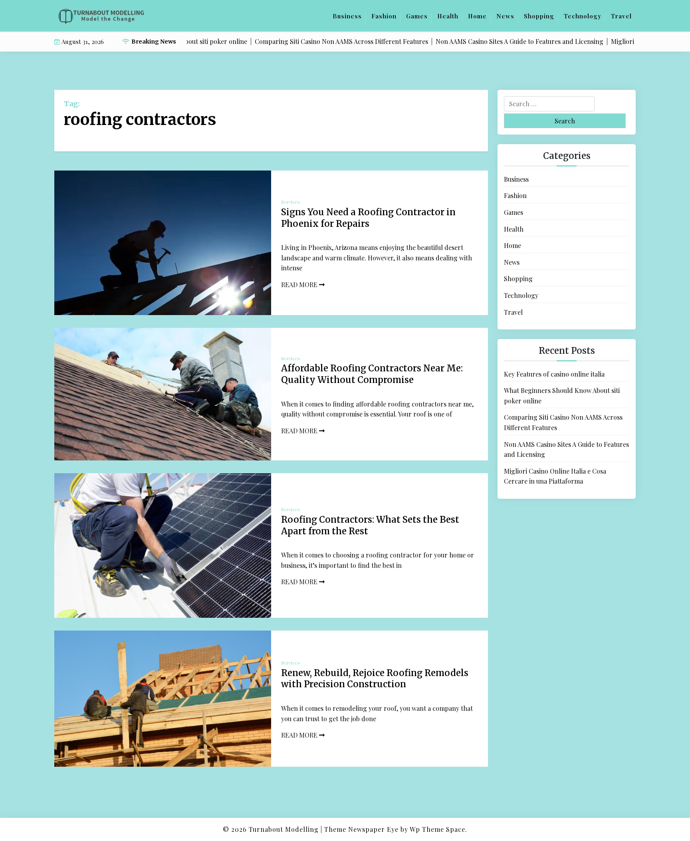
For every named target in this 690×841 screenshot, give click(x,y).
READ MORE (300, 284)
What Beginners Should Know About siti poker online (562, 395)
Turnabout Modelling (284, 829)
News (505, 16)
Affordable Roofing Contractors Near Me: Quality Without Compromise (372, 374)
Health (447, 16)
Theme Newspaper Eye (361, 829)
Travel (621, 16)
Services (290, 201)
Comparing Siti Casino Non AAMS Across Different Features (563, 422)
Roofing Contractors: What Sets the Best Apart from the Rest (370, 525)
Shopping (539, 16)
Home (477, 16)
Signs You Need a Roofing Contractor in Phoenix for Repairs (368, 217)
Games (417, 16)
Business (347, 16)
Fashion (384, 16)
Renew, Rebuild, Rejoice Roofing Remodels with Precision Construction (374, 678)
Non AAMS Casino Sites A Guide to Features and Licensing (566, 449)
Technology (582, 16)
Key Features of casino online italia (554, 374)
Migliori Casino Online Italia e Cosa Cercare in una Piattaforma (555, 476)
